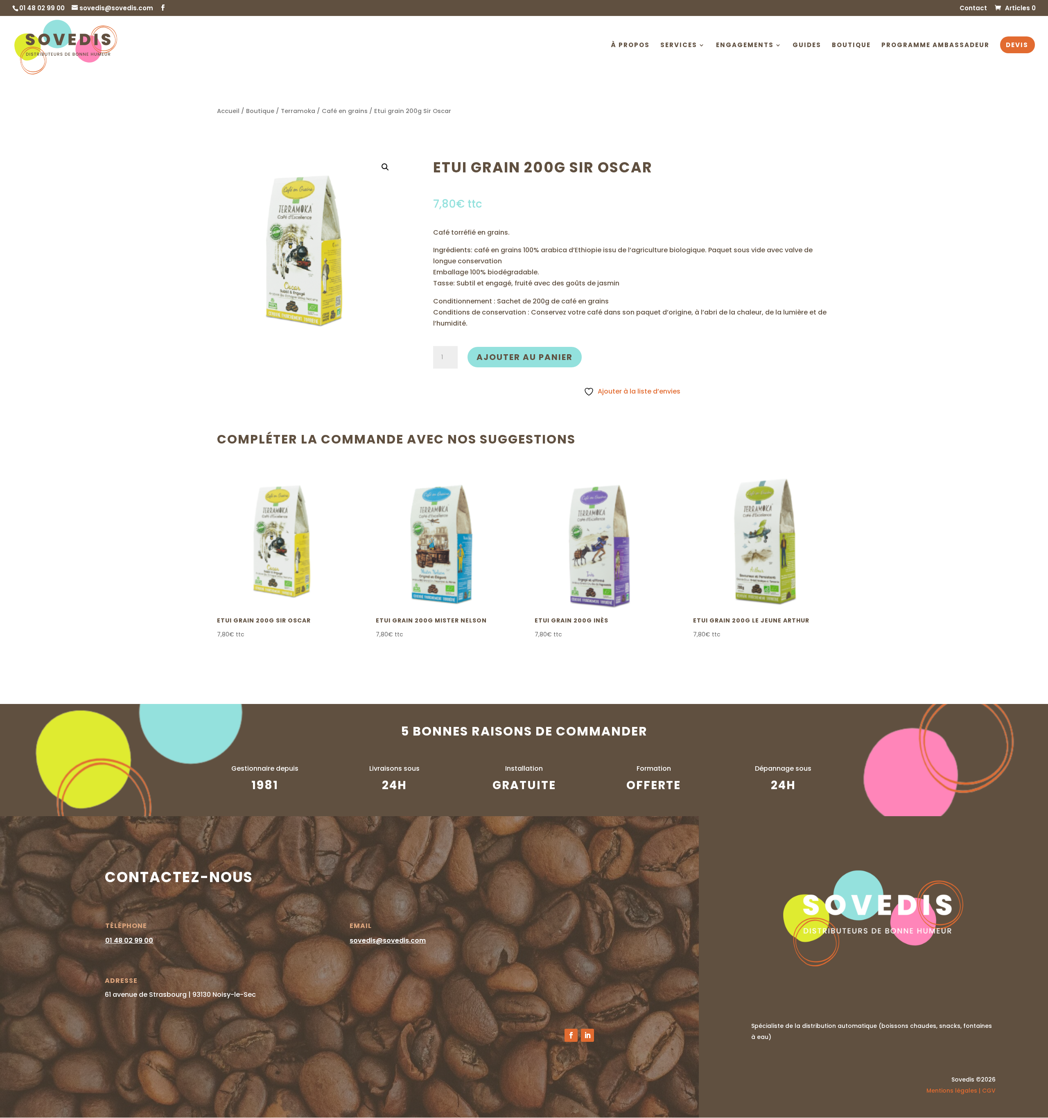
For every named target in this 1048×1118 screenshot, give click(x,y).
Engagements (745, 45)
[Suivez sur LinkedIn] (587, 1035)
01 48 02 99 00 (129, 940)
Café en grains (345, 111)
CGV (989, 1090)
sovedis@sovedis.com (388, 940)
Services (678, 45)
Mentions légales (951, 1090)
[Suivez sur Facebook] (571, 1035)
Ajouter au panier (525, 357)
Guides (807, 45)
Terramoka (298, 111)
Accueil (228, 111)
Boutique (851, 45)
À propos (630, 45)
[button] (385, 167)
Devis (1017, 45)
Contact (973, 8)
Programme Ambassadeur (935, 45)
